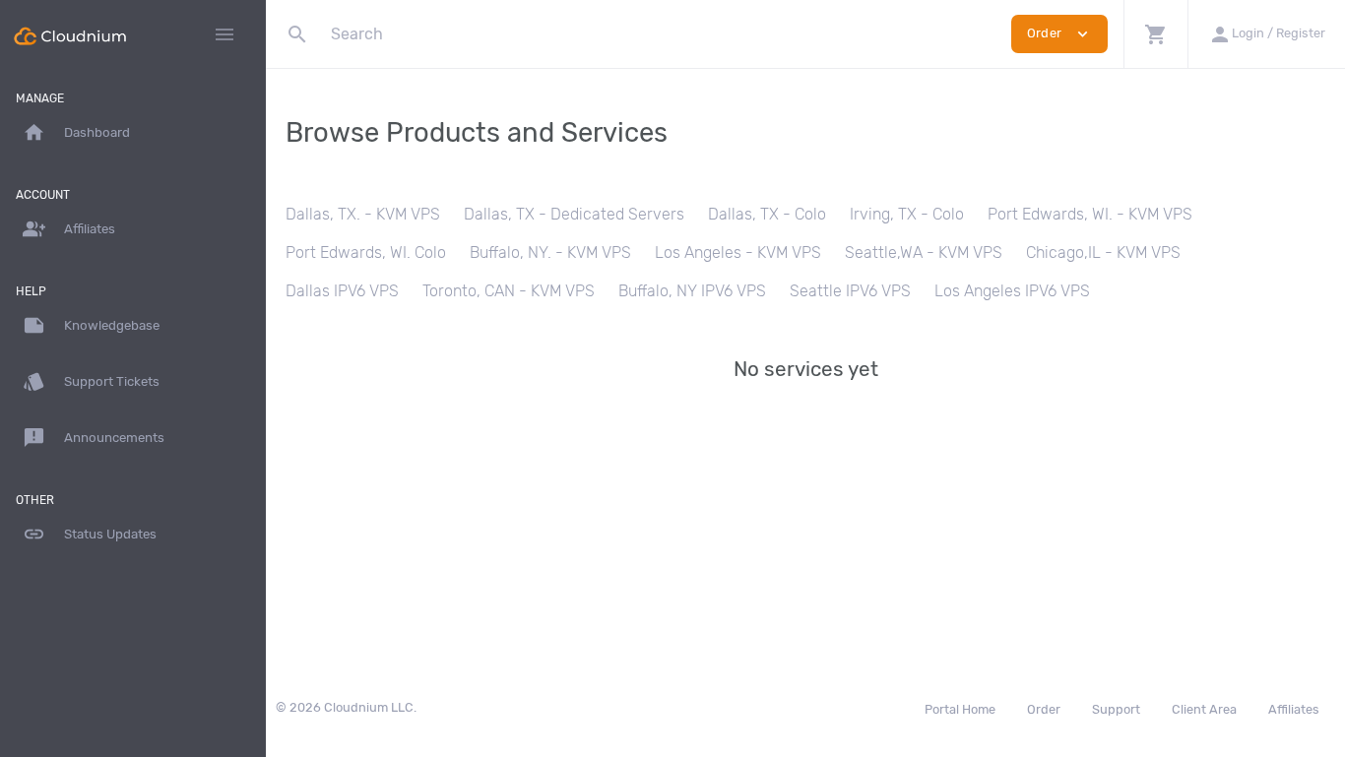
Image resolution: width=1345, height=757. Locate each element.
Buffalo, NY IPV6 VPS (692, 291)
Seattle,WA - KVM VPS (923, 252)
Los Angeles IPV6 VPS (1012, 291)
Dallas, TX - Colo (767, 214)
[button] (1155, 34)
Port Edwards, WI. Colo (366, 252)
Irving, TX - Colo (907, 214)
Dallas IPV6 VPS (342, 291)
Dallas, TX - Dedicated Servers (574, 214)
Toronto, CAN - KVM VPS (508, 291)
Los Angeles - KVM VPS (738, 252)
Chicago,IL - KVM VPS (1103, 252)
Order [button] (1059, 34)
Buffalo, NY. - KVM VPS (550, 252)
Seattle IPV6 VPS (850, 291)
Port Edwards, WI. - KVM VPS (1090, 214)
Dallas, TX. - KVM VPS (363, 214)
